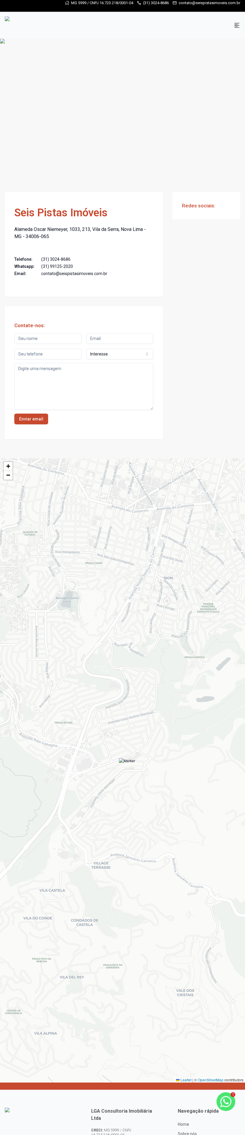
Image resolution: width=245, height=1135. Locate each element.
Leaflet (186, 1079)
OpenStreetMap (210, 1079)
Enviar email (31, 419)
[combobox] (120, 354)
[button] (127, 766)
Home (183, 1124)
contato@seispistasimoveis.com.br (209, 3)
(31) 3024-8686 (156, 3)
